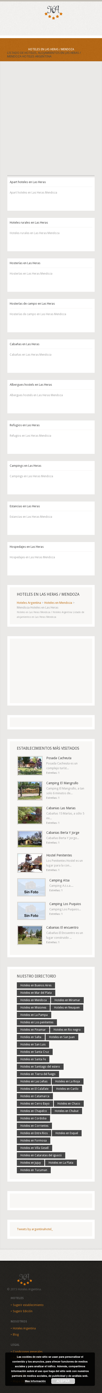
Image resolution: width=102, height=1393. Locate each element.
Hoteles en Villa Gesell (34, 1148)
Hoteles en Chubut (67, 1111)
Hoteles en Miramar (67, 1000)
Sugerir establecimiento (28, 1305)
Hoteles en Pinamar (33, 1029)
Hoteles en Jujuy (30, 1162)
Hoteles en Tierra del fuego (38, 1074)
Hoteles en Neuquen (67, 1007)
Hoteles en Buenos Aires (35, 985)
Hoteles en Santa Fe (33, 1059)
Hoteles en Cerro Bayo (35, 1103)
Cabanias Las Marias (60, 808)
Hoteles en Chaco (68, 1103)
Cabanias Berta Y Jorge (62, 833)
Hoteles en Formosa (33, 1140)
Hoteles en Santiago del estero (40, 1066)
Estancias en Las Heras (25, 506)
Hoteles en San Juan (62, 1037)
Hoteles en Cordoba (33, 1118)
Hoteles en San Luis (33, 1044)
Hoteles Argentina (24, 1328)
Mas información (35, 1381)
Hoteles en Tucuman (33, 1170)
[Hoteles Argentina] (51, 18)
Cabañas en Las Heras (24, 344)
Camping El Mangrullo (62, 783)
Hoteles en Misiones (33, 1007)
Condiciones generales (27, 1351)
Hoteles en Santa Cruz (34, 1052)
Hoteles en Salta (30, 1037)
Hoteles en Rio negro (67, 1029)
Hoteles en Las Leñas (33, 1081)
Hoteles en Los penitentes (36, 1022)
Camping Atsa (59, 880)
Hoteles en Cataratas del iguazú (41, 1155)
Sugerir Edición (22, 1311)
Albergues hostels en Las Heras (31, 384)
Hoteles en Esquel (67, 1133)
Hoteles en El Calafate (34, 1089)
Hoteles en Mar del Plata (36, 992)
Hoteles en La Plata (61, 1162)
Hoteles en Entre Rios (34, 1133)
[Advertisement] (51, 122)
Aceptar (63, 1381)
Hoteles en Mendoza (33, 1000)
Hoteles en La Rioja (67, 1081)
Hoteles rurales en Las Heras (29, 222)
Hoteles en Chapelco (33, 1111)
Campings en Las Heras (25, 465)
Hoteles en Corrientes (34, 1125)
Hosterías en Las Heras (25, 263)
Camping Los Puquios (65, 904)
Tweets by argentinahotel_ (35, 1229)
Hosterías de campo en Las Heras (32, 303)
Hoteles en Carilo (67, 1089)
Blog (16, 1334)
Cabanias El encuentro (62, 927)
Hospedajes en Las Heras (27, 546)
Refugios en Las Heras (25, 425)
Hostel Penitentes (59, 855)
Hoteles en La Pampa (34, 1015)
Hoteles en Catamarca (34, 1096)
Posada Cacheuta (58, 758)
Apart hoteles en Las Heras (28, 182)
